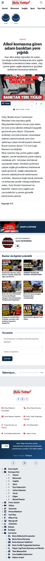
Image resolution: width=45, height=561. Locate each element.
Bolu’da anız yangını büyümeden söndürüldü (32, 296)
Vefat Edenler (19, 490)
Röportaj (12, 518)
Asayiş (22, 40)
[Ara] (41, 2)
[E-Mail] (18, 246)
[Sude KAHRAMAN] (8, 243)
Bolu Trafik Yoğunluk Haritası (33, 418)
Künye (11, 527)
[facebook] (13, 463)
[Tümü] (42, 373)
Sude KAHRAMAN (24, 241)
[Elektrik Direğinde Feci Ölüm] (33, 310)
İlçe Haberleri (19, 487)
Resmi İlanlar (18, 499)
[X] (22, 399)
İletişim (11, 530)
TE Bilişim (28, 456)
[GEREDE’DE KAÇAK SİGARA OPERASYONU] (33, 265)
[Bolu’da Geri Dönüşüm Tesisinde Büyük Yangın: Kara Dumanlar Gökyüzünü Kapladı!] (11, 287)
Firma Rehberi (15, 512)
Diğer (15, 496)
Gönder (7, 359)
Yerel (15, 493)
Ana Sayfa (13, 469)
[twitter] (24, 463)
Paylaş (7, 103)
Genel (5, 8)
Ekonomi (15, 8)
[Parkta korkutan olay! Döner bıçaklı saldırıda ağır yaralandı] (11, 265)
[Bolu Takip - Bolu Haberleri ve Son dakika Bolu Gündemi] (21, 3)
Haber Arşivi (31, 433)
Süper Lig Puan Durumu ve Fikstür (28, 548)
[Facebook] (18, 399)
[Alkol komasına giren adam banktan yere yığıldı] (22, 87)
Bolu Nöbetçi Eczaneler (8, 409)
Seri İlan (12, 515)
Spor (32, 8)
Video (11, 506)
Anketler (12, 524)
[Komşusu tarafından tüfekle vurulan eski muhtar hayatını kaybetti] (11, 310)
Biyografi (12, 521)
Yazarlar (12, 509)
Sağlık (24, 8)
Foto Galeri (13, 503)
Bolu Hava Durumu (34, 408)
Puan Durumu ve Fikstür (9, 426)
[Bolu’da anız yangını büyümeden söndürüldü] (33, 287)
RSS (6, 446)
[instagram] (36, 463)
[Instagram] (27, 399)
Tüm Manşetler (32, 425)
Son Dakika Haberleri (12, 433)
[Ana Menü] (3, 3)
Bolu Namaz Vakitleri (13, 416)
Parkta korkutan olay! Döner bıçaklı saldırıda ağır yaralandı (11, 275)
